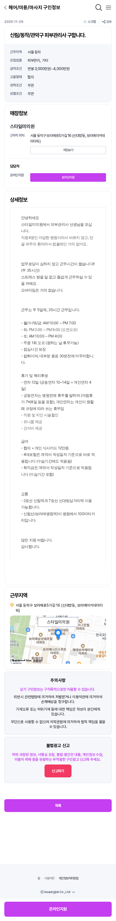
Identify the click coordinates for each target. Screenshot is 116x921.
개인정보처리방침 (68, 878)
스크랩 (92, 22)
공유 (109, 22)
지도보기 (68, 150)
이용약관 (49, 878)
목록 (58, 805)
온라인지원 (68, 177)
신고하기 (58, 771)
